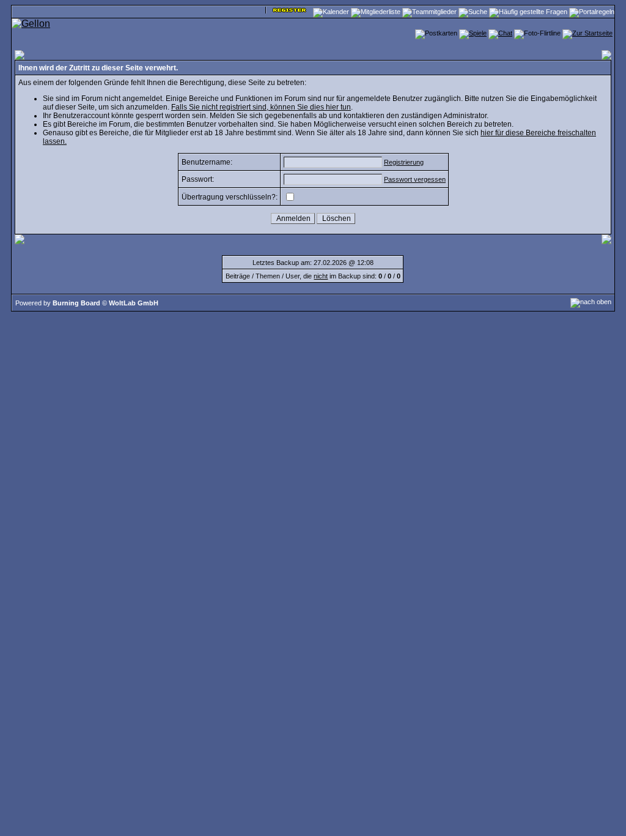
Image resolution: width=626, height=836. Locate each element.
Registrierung (404, 162)
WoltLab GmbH (133, 303)
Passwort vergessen (415, 179)
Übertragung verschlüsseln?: (230, 197)
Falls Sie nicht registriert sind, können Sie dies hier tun (261, 107)
